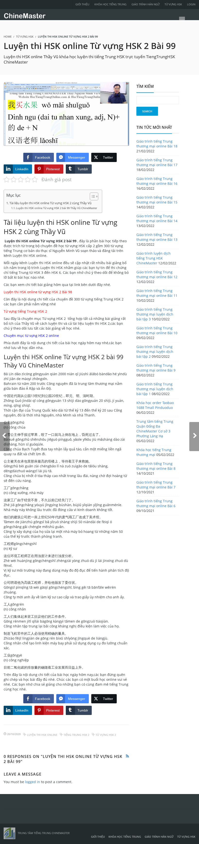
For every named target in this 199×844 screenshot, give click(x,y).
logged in (32, 781)
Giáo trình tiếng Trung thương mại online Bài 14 (156, 218)
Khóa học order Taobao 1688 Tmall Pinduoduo (155, 405)
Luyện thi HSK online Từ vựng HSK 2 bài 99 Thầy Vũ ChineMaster (56, 208)
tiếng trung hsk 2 (76, 735)
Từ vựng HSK (173, 4)
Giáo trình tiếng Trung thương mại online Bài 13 (156, 237)
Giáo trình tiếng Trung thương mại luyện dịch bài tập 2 (154, 351)
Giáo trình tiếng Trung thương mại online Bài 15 (156, 199)
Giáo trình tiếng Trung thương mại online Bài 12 (156, 274)
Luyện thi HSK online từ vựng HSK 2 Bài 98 (38, 292)
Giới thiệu (82, 4)
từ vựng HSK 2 (106, 735)
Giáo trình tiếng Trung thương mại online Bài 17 (156, 162)
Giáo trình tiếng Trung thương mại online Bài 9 (155, 368)
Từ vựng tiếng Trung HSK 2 (25, 311)
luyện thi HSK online (42, 735)
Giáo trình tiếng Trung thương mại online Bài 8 (155, 466)
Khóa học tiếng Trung (110, 4)
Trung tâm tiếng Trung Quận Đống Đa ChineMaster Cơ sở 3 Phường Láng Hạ (154, 428)
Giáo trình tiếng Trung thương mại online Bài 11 (156, 293)
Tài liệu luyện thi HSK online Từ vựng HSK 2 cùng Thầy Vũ (50, 203)
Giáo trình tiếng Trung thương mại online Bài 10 (156, 330)
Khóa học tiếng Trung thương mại (153, 452)
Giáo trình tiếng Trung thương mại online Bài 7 (155, 484)
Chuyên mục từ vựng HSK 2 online (31, 335)
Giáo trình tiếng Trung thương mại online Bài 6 (155, 503)
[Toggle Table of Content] (91, 196)
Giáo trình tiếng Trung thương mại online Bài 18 (156, 143)
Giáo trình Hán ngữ (145, 4)
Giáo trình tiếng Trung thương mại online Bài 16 (156, 181)
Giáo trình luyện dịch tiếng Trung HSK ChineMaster (153, 258)
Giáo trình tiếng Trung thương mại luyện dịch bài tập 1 (154, 389)
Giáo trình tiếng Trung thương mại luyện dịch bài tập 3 (154, 314)
